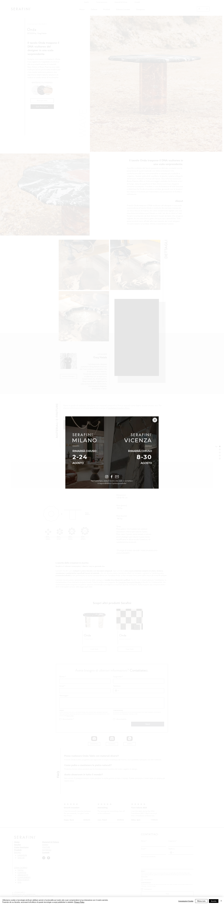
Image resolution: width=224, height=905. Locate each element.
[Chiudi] (221, 901)
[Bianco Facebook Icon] (112, 477)
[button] (154, 420)
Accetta (213, 901)
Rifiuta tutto (201, 901)
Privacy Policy (79, 902)
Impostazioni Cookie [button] (185, 901)
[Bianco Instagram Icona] (107, 477)
